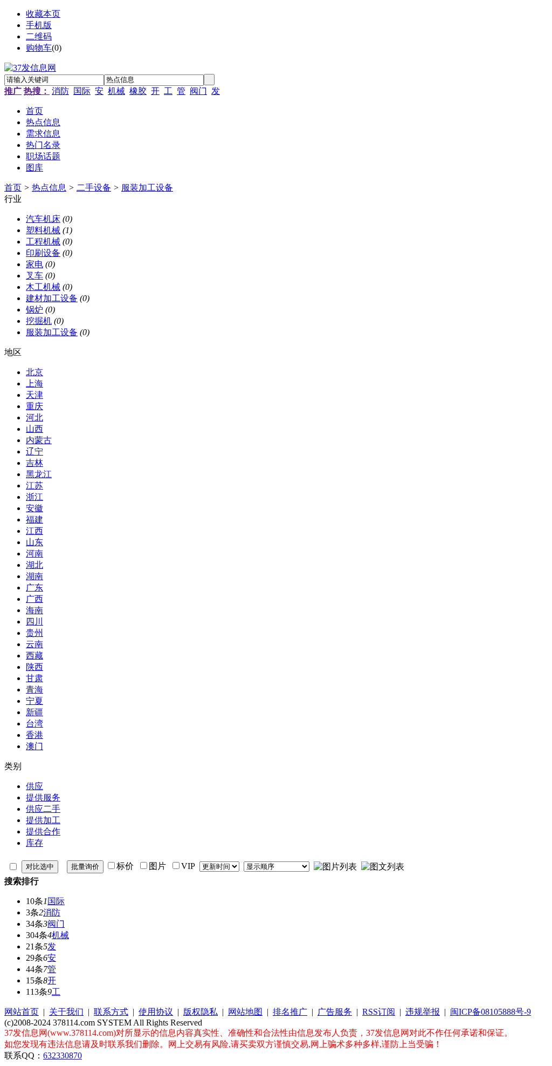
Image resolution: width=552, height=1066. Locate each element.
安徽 (34, 508)
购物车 (39, 47)
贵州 (34, 632)
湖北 (34, 564)
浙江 (34, 496)
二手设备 (94, 187)
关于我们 (66, 1011)
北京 (34, 372)
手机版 (39, 25)
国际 (82, 91)
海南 (34, 610)
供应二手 (43, 808)
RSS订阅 (378, 1011)
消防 (60, 91)
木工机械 (43, 286)
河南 (34, 553)
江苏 (34, 485)
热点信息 (49, 187)
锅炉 (34, 309)
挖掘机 (39, 320)
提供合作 (43, 831)
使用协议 (156, 1011)
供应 (34, 786)
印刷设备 (43, 252)
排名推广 (290, 1011)
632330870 (62, 1055)
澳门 (34, 746)
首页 (13, 187)
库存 (34, 842)
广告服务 (335, 1011)
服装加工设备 (147, 187)
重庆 (34, 406)
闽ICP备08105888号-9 (490, 1011)
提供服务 (43, 797)
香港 (34, 734)
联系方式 (111, 1011)
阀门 (198, 91)
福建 (34, 519)
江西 (34, 530)
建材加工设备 (52, 298)
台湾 (34, 723)
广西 (34, 598)
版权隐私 (200, 1011)
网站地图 (245, 1011)
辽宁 (34, 451)
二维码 (39, 36)
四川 (34, 621)
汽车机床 (43, 218)
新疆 (34, 712)
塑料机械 (43, 230)
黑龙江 (39, 474)
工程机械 (43, 241)
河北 (34, 417)
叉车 (34, 275)
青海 (34, 689)
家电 (34, 264)
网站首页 (21, 1011)
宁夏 (34, 700)
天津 (34, 394)
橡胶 (138, 91)
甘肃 (34, 678)
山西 (34, 428)
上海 (34, 383)
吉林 (34, 462)
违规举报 (422, 1011)
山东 (34, 542)
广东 (34, 587)
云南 (34, 644)
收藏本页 (43, 13)
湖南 (34, 576)
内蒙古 (39, 440)
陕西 (34, 666)
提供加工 (43, 820)
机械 (116, 91)
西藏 (34, 655)
